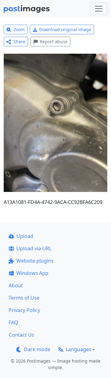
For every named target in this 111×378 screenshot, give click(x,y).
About (16, 285)
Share (19, 41)
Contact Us (21, 334)
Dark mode (37, 349)
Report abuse (54, 41)
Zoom (19, 29)
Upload (24, 236)
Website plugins (35, 260)
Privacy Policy (24, 310)
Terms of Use (24, 297)
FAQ (13, 322)
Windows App (32, 273)
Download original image (65, 29)
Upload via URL (33, 248)
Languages (78, 349)
